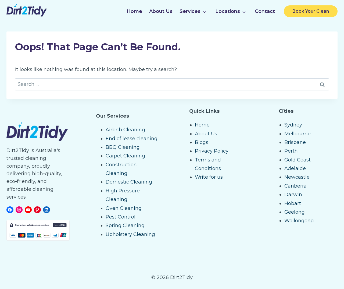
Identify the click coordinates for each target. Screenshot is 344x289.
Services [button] (190, 11)
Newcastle (297, 177)
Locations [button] (227, 11)
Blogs (201, 142)
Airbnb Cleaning (125, 130)
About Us (161, 11)
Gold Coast (297, 160)
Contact (265, 11)
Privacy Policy (211, 151)
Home (134, 11)
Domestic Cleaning (129, 182)
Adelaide (295, 168)
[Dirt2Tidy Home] (26, 15)
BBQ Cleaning (123, 147)
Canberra (295, 186)
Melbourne (297, 134)
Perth (291, 151)
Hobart (292, 203)
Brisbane (295, 142)
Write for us (209, 177)
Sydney (293, 125)
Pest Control (120, 217)
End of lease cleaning (131, 139)
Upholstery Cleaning (130, 234)
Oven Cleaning (124, 208)
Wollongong (299, 221)
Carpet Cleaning (125, 156)
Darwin (293, 195)
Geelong (294, 212)
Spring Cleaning (125, 225)
